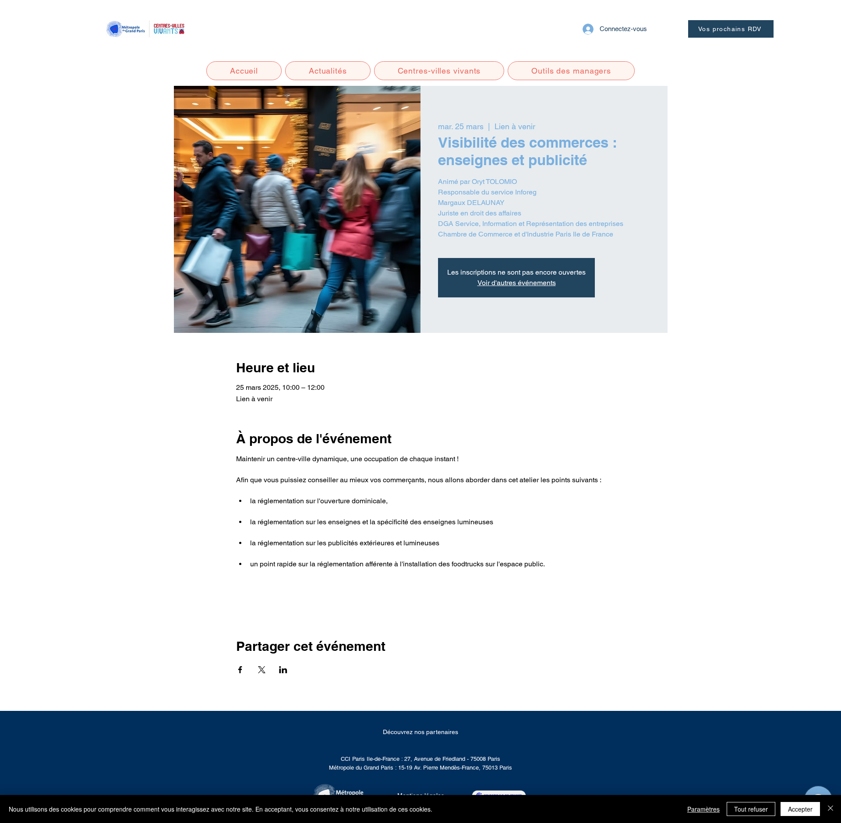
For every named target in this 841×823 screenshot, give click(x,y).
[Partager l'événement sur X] (262, 669)
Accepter (800, 809)
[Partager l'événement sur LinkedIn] (283, 669)
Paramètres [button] (703, 809)
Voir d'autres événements (516, 283)
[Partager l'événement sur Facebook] (240, 669)
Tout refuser (751, 809)
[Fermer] (830, 809)
